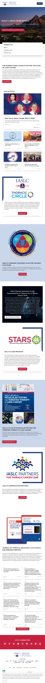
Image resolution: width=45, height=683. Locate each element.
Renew (5, 47)
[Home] (9, 3)
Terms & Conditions (33, 667)
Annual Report (19, 667)
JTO (11, 661)
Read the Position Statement (13, 317)
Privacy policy (37, 678)
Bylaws (14, 667)
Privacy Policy (25, 667)
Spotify (35, 643)
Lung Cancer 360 (8, 50)
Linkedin (13, 643)
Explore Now (22, 213)
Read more (36, 127)
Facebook (9, 643)
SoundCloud (31, 643)
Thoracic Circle (7, 52)
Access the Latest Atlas (9, 441)
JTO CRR (15, 661)
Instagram (22, 643)
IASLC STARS (28, 662)
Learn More (22, 274)
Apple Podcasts (40, 643)
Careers (10, 667)
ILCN (23, 662)
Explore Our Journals (22, 628)
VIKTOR (36, 661)
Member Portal (17, 662)
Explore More (7, 81)
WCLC (7, 661)
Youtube (18, 643)
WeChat (26, 643)
